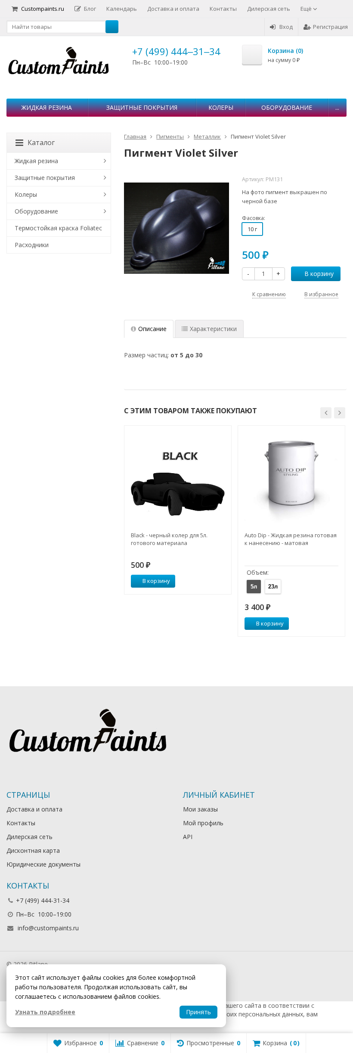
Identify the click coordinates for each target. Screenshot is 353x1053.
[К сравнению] (209, 581)
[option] (178, 510)
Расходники (32, 245)
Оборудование (286, 107)
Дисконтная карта (33, 850)
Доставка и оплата (173, 8)
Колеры (220, 107)
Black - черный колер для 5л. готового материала (169, 539)
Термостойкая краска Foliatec (58, 228)
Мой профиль (203, 823)
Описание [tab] (152, 329)
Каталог (41, 142)
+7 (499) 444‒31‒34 (176, 51)
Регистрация (330, 27)
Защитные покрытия (141, 107)
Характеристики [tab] (213, 329)
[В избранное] (222, 581)
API (187, 837)
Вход (286, 27)
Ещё (306, 8)
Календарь (121, 8)
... (337, 107)
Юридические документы (43, 864)
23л (273, 586)
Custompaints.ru (42, 8)
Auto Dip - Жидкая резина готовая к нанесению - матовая (291, 539)
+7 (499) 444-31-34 (42, 900)
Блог (90, 8)
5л (254, 586)
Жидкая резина (47, 107)
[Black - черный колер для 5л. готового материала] (178, 479)
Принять (198, 1012)
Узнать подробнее (45, 1012)
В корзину (319, 273)
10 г (252, 229)
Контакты (223, 8)
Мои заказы (200, 809)
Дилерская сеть (268, 8)
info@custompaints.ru (48, 928)
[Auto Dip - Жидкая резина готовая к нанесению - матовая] (291, 479)
